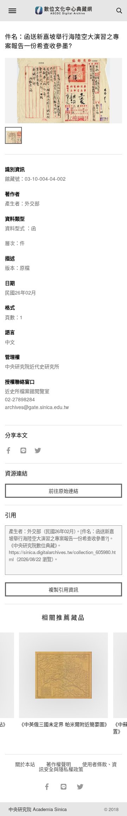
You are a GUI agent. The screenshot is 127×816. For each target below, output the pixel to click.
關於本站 (25, 764)
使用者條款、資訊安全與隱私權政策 (78, 766)
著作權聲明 (58, 764)
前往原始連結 (63, 490)
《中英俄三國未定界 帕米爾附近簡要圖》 (64, 724)
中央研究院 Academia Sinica (37, 809)
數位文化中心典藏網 (63, 10)
